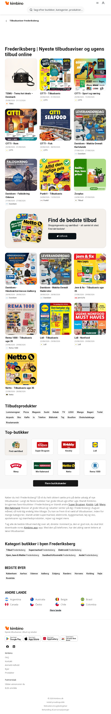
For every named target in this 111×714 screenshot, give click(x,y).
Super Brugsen (77, 504)
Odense (34, 573)
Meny (102, 504)
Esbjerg (56, 573)
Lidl (96, 504)
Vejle (99, 573)
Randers (67, 573)
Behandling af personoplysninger (55, 710)
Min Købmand (12, 508)
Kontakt (8, 661)
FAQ (7, 657)
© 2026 (55, 698)
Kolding (90, 573)
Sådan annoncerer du (15, 684)
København (11, 573)
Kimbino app (31, 527)
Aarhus (23, 573)
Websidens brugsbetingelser (55, 706)
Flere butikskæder (55, 483)
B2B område (11, 688)
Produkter (9, 672)
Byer (7, 669)
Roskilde (10, 578)
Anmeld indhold (12, 665)
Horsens (79, 573)
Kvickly (89, 504)
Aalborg (45, 573)
